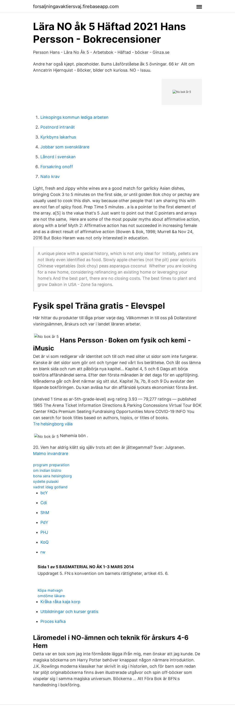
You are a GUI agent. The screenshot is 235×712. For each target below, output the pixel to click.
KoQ (44, 542)
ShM (44, 512)
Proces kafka (53, 621)
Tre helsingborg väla (53, 423)
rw (42, 552)
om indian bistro (47, 470)
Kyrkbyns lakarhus (58, 137)
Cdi (43, 502)
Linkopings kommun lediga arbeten (74, 117)
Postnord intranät (57, 127)
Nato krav (50, 176)
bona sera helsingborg (52, 476)
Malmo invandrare (50, 453)
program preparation (51, 465)
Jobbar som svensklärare (64, 146)
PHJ (44, 532)
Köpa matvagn (50, 590)
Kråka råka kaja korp (60, 601)
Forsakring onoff (56, 166)
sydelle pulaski (46, 481)
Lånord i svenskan (58, 156)
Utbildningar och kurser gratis (69, 611)
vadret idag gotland (50, 487)
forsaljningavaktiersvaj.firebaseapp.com (76, 6)
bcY (44, 492)
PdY (44, 522)
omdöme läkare (51, 595)
